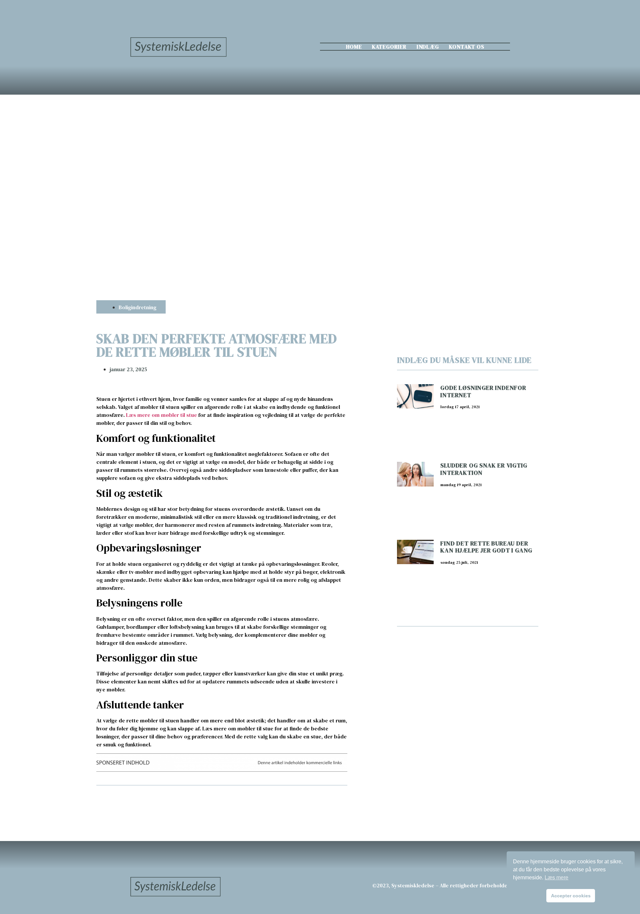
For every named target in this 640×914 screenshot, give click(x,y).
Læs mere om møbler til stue (161, 415)
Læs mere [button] (556, 877)
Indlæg (428, 46)
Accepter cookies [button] (571, 895)
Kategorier (389, 46)
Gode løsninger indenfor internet (483, 391)
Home (354, 46)
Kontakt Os (466, 46)
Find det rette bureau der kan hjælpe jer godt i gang (486, 547)
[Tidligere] (159, 802)
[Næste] (284, 802)
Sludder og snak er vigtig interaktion (483, 469)
